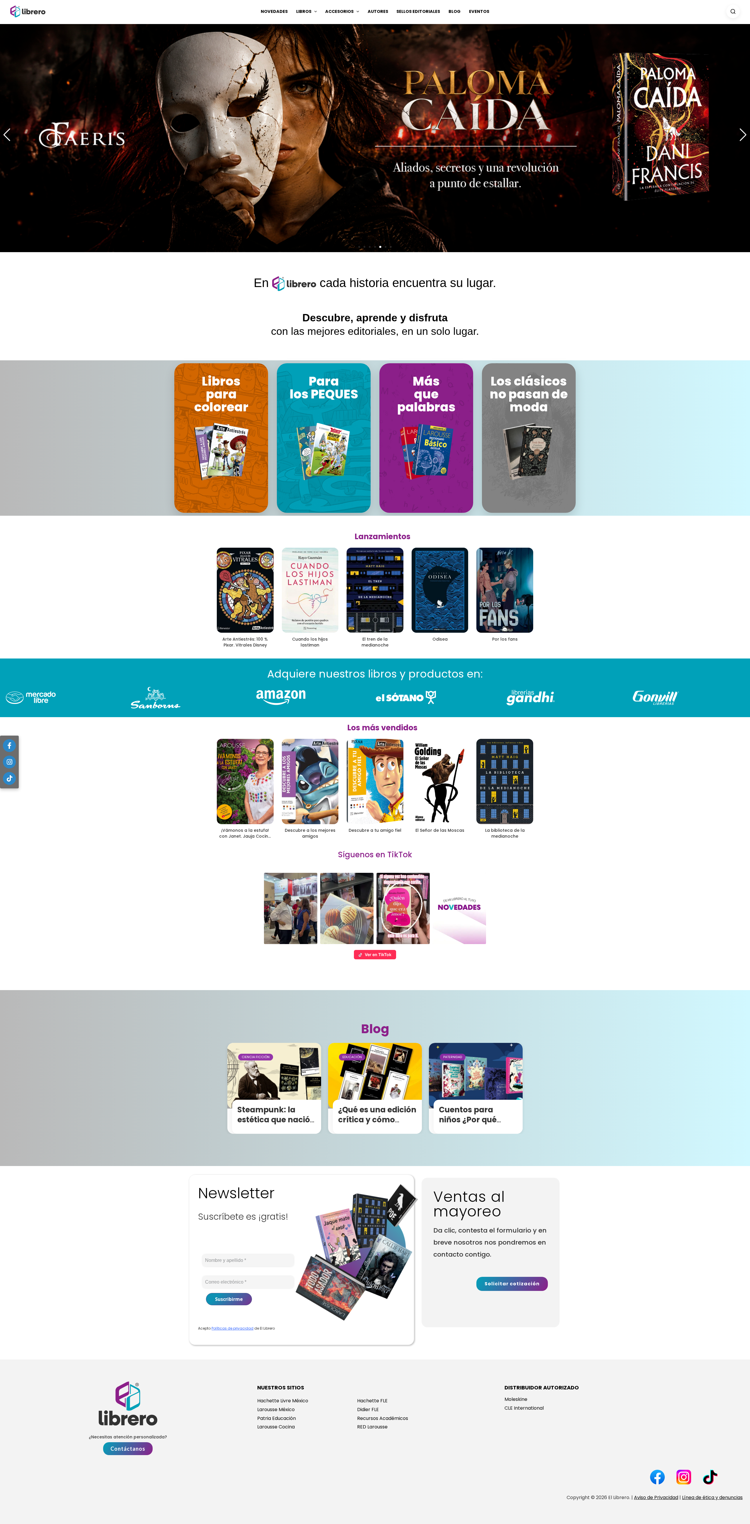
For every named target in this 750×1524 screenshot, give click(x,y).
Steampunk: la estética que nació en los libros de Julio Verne (277, 1124)
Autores (378, 11)
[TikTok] (9, 778)
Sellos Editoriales (418, 11)
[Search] (733, 11)
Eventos (479, 11)
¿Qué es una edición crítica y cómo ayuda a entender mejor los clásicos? (377, 1124)
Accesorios (339, 11)
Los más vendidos (382, 727)
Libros (303, 11)
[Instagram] (9, 762)
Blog (455, 11)
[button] (314, 11)
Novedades (274, 11)
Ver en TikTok (378, 954)
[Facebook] (9, 745)
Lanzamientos (382, 536)
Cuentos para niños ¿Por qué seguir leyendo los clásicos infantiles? (477, 1124)
